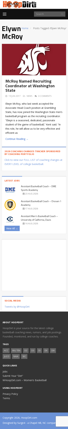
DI (39, 350)
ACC (6, 350)
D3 (32, 350)
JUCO (6, 356)
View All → (12, 228)
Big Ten (16, 350)
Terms (6, 398)
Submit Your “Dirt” (13, 375)
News (29, 96)
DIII (53, 350)
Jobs (5, 371)
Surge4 (21, 422)
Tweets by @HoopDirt (17, 306)
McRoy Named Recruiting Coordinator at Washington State (30, 85)
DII (46, 350)
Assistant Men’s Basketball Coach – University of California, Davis (39, 218)
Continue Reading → (16, 139)
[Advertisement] (34, 264)
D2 (25, 350)
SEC (24, 356)
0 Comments (44, 96)
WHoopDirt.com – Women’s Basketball (25, 380)
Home (24, 28)
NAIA (15, 356)
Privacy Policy (10, 394)
